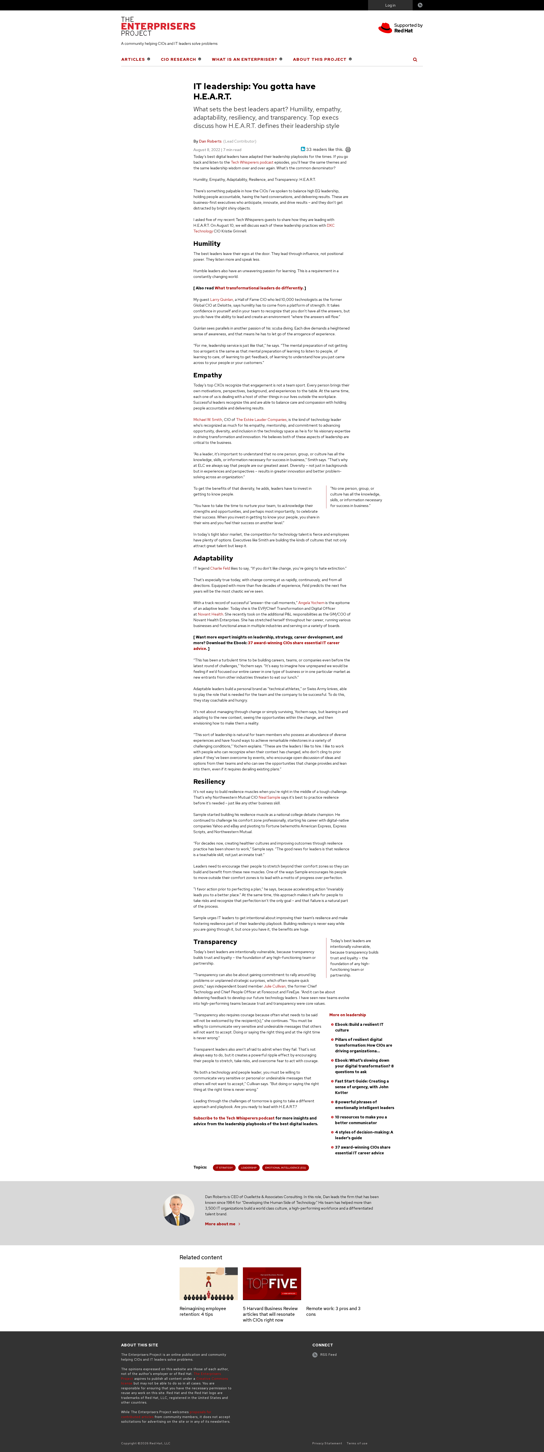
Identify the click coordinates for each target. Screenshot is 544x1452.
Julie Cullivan (275, 986)
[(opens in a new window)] (400, 29)
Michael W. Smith (207, 419)
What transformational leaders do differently (259, 288)
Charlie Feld (220, 568)
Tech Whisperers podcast (252, 162)
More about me (220, 1224)
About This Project (320, 59)
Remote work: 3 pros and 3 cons (333, 1311)
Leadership (249, 1167)
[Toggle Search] (415, 59)
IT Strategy (224, 1167)
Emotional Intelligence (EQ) (285, 1167)
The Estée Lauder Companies (261, 419)
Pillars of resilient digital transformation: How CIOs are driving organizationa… (363, 1045)
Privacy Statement (327, 1443)
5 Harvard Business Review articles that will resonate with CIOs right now (270, 1314)
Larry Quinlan (221, 299)
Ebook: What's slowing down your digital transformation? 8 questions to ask (364, 1066)
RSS (420, 5)
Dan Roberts (210, 141)
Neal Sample (269, 797)
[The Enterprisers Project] (158, 27)
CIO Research (178, 59)
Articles (133, 59)
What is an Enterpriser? (244, 59)
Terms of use (357, 1443)
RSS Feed (328, 1355)
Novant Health (210, 614)
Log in (390, 5)
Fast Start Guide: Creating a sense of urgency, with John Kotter (362, 1087)
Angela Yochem (311, 602)
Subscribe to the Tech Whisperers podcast (234, 1118)
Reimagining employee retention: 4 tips (203, 1311)
